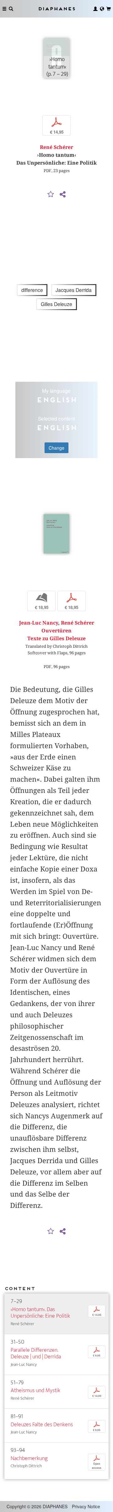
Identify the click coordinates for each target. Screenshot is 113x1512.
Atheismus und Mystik (35, 1390)
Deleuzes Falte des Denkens (42, 1424)
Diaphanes (56, 8)
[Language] (102, 9)
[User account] (95, 9)
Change (56, 448)
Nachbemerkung (29, 1458)
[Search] (11, 9)
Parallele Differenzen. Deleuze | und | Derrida (36, 1353)
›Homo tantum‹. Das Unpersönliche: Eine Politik (40, 1313)
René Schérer (56, 147)
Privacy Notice (86, 1506)
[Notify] (51, 194)
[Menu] (4, 9)
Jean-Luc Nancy (38, 623)
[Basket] (108, 9)
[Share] (62, 194)
